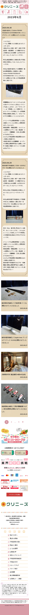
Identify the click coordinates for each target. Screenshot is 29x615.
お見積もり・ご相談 (15, 578)
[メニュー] (26, 6)
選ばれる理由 (14, 538)
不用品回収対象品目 (15, 558)
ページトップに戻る (14, 494)
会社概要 (12, 572)
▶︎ (23, 422)
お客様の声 (13, 552)
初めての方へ (14, 535)
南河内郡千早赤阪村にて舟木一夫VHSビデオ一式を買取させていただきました (14, 167)
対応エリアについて (15, 555)
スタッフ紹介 (14, 568)
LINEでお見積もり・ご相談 (7, 453)
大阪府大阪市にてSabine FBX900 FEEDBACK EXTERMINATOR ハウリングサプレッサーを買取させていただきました (14, 34)
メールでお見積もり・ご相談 (21, 453)
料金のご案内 (14, 545)
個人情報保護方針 (15, 575)
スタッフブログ (14, 565)
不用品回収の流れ (15, 541)
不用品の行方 (14, 562)
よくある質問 (14, 548)
